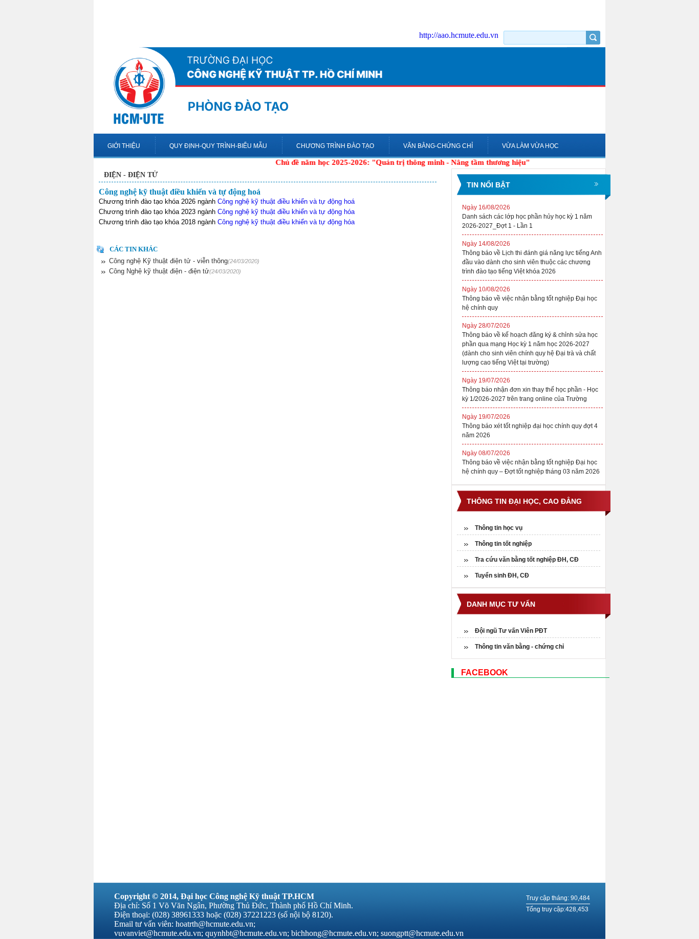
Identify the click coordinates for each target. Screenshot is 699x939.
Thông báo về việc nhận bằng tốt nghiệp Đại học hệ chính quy (529, 298)
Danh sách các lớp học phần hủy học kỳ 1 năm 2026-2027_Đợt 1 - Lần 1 (527, 216)
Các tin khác (134, 249)
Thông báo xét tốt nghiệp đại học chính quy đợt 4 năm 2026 (530, 426)
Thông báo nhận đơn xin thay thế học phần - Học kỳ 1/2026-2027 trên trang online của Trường (530, 389)
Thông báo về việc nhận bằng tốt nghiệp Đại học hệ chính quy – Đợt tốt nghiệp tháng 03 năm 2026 (531, 462)
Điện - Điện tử (131, 175)
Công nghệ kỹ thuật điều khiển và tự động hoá (179, 191)
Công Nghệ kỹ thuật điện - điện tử (175, 271)
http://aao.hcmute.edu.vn (458, 35)
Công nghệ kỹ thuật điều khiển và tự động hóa (286, 212)
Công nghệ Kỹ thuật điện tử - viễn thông (184, 261)
